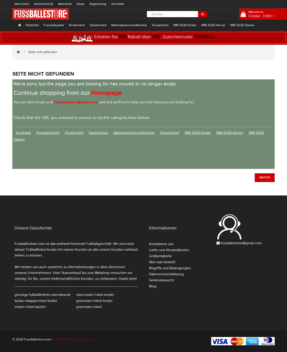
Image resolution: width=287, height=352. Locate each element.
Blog (152, 286)
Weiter (264, 177)
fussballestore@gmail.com (241, 243)
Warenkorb (65, 4)
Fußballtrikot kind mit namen (71, 339)
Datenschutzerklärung (166, 274)
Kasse (80, 4)
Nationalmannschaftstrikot (129, 25)
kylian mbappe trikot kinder (36, 301)
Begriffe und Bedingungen (170, 268)
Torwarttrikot (160, 25)
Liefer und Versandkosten (169, 250)
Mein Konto (22, 4)
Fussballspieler (53, 25)
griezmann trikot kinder (94, 301)
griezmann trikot (89, 307)
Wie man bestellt (162, 262)
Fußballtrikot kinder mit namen (50, 249)
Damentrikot (98, 25)
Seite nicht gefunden (42, 52)
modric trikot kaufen (30, 307)
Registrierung (97, 4)
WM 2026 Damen (242, 25)
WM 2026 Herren (213, 25)
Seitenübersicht (161, 280)
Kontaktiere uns (161, 244)
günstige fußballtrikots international (42, 295)
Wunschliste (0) (43, 4)
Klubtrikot (32, 25)
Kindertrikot (77, 25)
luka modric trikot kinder (95, 295)
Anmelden (117, 4)
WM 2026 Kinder (185, 25)
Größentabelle (160, 256)
